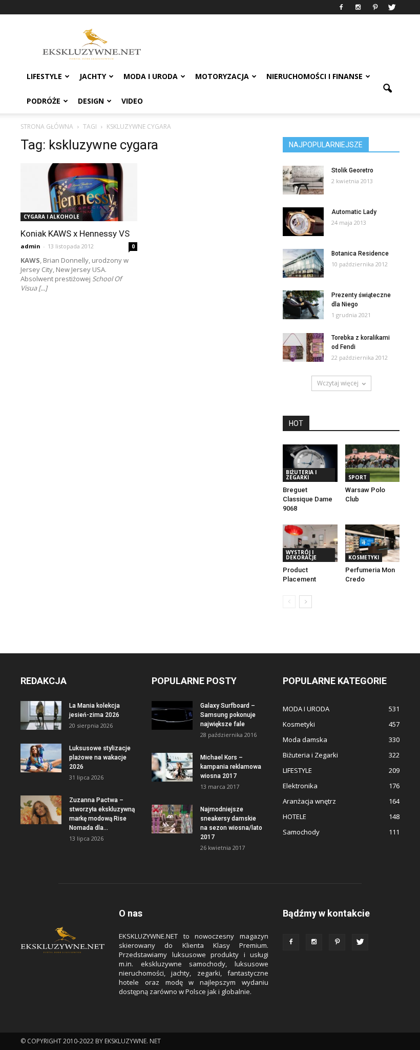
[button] (387, 88)
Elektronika (300, 785)
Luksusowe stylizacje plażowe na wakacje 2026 (100, 757)
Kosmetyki (363, 557)
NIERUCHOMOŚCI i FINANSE (314, 76)
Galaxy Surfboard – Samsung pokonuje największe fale (228, 715)
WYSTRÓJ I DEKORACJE (301, 555)
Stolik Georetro (352, 170)
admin (30, 246)
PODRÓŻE (43, 101)
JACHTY (92, 76)
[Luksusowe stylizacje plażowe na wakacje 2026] (40, 758)
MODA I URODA (150, 76)
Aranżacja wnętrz (309, 801)
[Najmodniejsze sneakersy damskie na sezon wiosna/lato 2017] (172, 819)
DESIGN (91, 101)
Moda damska (305, 739)
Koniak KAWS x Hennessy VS (75, 233)
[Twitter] (392, 7)
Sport (357, 477)
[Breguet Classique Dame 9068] (310, 463)
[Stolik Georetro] (303, 180)
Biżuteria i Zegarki (301, 475)
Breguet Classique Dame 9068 (307, 499)
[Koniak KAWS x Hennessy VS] (78, 192)
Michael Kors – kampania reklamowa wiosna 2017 (230, 767)
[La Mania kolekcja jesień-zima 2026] (40, 715)
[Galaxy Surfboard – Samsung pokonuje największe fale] (172, 715)
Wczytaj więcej (338, 383)
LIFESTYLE (44, 76)
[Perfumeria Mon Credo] (372, 543)
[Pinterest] (375, 7)
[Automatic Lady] (303, 221)
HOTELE (294, 816)
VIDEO (132, 101)
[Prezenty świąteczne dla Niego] (303, 304)
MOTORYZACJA (222, 76)
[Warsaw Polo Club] (372, 463)
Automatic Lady (353, 212)
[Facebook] (341, 7)
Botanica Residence (360, 253)
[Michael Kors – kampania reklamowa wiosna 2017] (172, 767)
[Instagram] (358, 7)
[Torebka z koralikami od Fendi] (303, 347)
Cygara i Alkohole (51, 216)
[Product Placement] (310, 543)
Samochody (301, 832)
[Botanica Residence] (303, 263)
